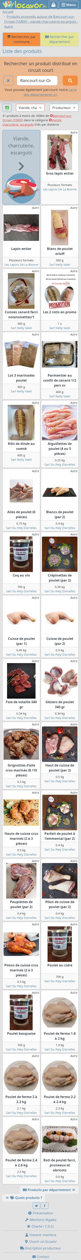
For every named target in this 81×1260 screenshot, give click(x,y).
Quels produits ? (28, 1197)
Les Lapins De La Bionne (60, 189)
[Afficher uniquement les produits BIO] (7, 108)
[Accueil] (24, 4)
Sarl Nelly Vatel (59, 265)
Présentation (42, 1213)
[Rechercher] (70, 81)
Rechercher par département (61, 39)
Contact (42, 1256)
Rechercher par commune (23, 39)
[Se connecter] (53, 5)
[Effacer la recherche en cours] (8, 81)
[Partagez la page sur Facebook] (44, 1205)
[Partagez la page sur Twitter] (36, 1205)
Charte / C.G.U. (42, 1226)
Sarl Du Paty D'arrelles (59, 465)
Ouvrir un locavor (42, 1241)
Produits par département (49, 1190)
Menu (70, 4)
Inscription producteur (42, 1248)
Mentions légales (42, 1219)
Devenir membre (42, 1235)
